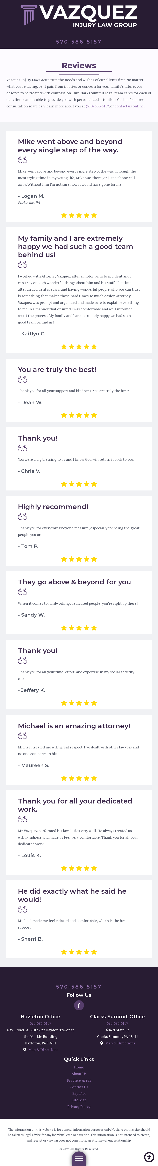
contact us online (129, 106)
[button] (149, 1157)
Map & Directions (43, 1049)
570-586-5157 (40, 1023)
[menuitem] (79, 1067)
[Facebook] (79, 1005)
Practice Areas (79, 1080)
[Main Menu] (79, 1158)
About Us (79, 1073)
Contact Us (79, 1086)
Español (79, 1093)
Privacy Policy (79, 1106)
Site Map (79, 1100)
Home (79, 1067)
